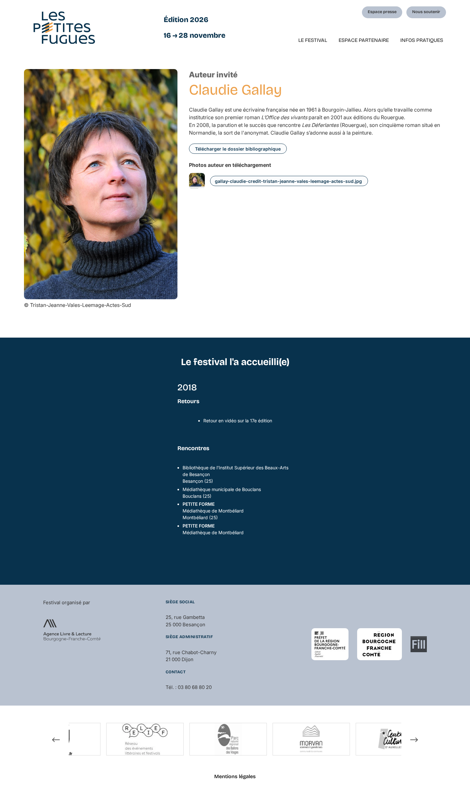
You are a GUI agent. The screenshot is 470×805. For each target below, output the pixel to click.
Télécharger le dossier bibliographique (238, 149)
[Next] (414, 740)
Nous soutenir (426, 11)
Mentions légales (235, 776)
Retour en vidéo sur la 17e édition (237, 420)
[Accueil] (64, 28)
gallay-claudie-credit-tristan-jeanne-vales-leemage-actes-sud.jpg (288, 181)
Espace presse (382, 11)
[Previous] (56, 740)
